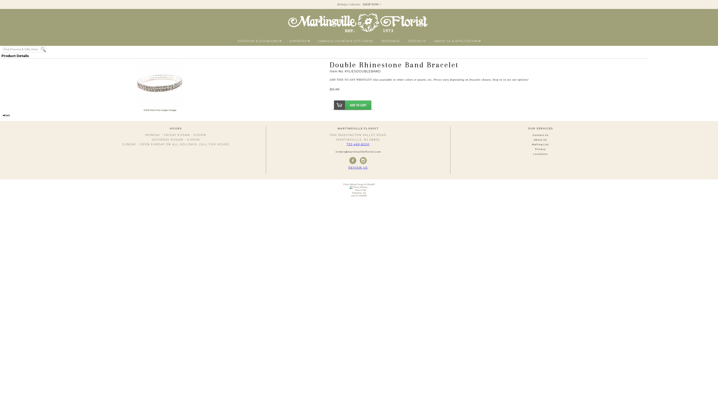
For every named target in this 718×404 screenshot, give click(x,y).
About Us (540, 139)
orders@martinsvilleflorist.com (358, 151)
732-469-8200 (358, 144)
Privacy (540, 149)
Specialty (417, 41)
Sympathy (298, 41)
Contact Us (540, 135)
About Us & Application (456, 41)
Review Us (358, 167)
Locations (540, 154)
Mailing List (540, 144)
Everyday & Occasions (259, 41)
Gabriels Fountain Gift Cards (345, 41)
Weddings (390, 41)
